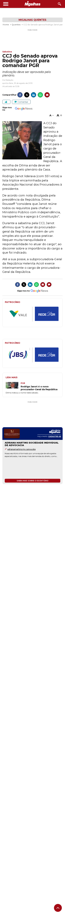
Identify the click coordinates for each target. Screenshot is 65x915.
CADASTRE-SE (54, 436)
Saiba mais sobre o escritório (32, 481)
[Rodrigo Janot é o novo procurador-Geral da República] (13, 386)
